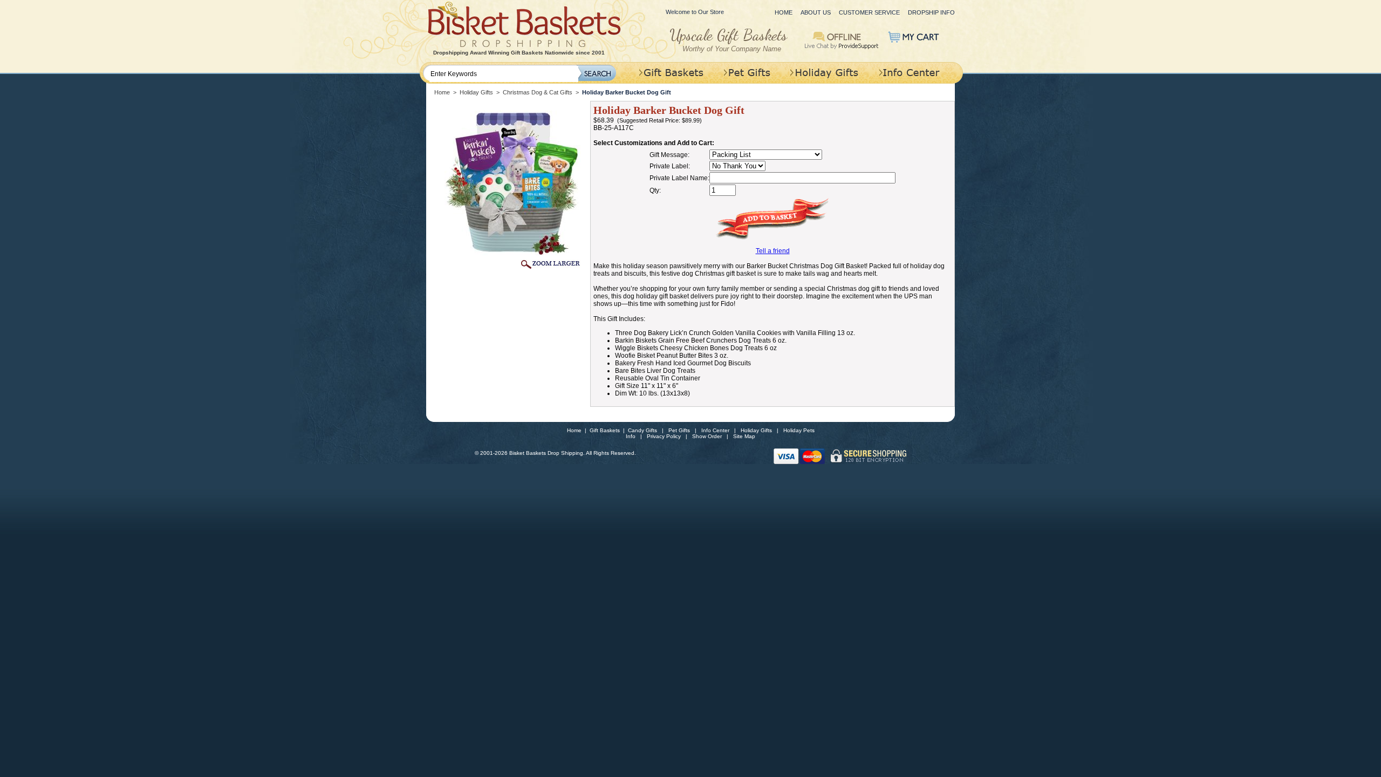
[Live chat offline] (841, 39)
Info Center (715, 430)
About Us (816, 12)
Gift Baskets (605, 430)
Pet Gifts (679, 430)
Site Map (744, 436)
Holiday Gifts (476, 92)
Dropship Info (931, 12)
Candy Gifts (642, 430)
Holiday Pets (799, 430)
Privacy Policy (664, 436)
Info (630, 436)
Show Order (707, 436)
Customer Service (869, 12)
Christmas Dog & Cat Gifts (537, 92)
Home (783, 12)
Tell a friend (773, 251)
